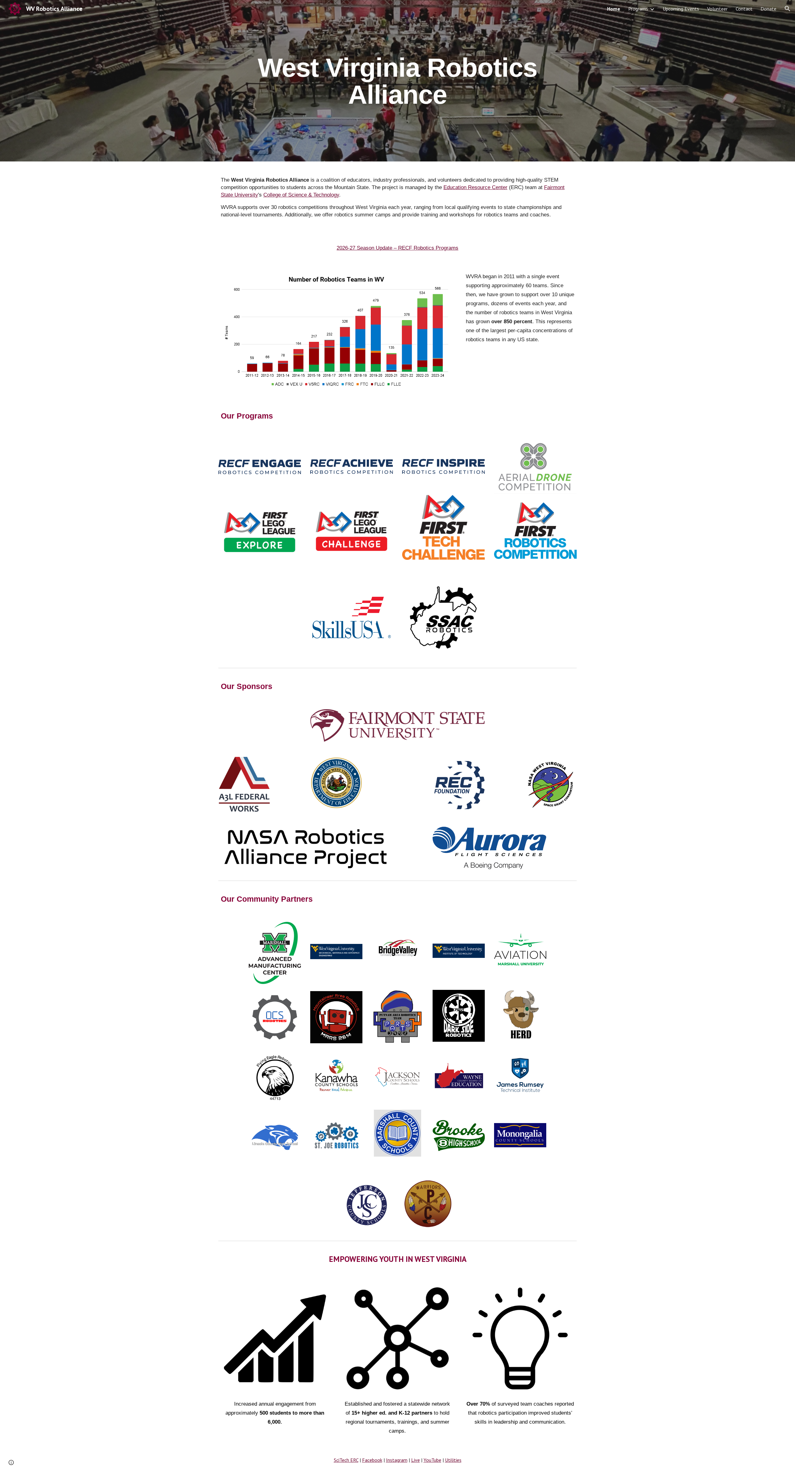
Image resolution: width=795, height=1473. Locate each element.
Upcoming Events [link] (681, 9)
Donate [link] (768, 9)
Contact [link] (744, 9)
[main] (397, 81)
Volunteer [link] (717, 9)
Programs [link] (638, 9)
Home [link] (613, 9)
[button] (787, 8)
